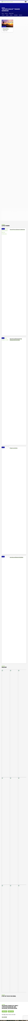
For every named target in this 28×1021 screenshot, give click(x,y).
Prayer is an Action (13, 448)
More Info (4, 1011)
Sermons (6, 13)
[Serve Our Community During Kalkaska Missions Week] (5, 391)
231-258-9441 (4, 1017)
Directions (10, 1011)
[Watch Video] (8, 30)
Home (3, 13)
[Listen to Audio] (9, 30)
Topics (3, 15)
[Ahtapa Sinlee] (7, 23)
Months (20, 15)
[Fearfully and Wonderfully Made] (5, 609)
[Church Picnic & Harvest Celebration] (5, 282)
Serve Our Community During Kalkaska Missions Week (16, 339)
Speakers (16, 15)
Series (7, 15)
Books (11, 15)
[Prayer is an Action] (5, 500)
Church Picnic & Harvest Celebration (17, 229)
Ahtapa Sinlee (11, 13)
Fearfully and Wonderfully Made (16, 557)
